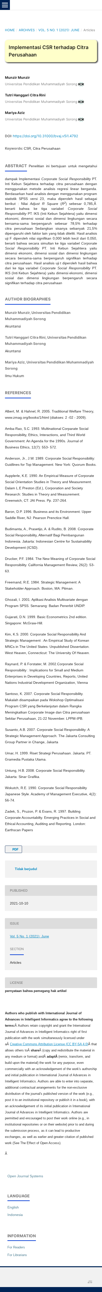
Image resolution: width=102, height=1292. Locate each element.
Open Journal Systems (25, 1176)
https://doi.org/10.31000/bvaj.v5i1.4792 (45, 136)
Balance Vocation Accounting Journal (48, 5)
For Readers (16, 1247)
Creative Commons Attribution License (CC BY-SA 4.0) (49, 1044)
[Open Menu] (5, 5)
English (13, 1207)
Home (10, 30)
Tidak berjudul (26, 869)
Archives (27, 30)
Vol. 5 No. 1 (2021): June (58, 30)
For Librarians (17, 1255)
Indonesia (15, 1215)
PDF (15, 849)
